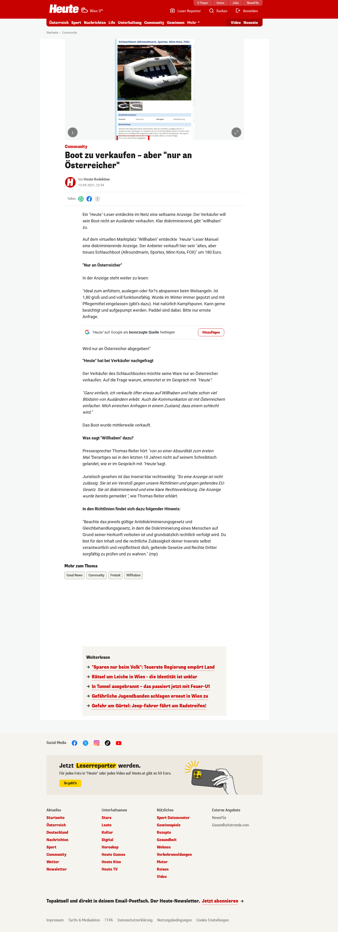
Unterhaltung (129, 22)
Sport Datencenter (173, 818)
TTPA (109, 920)
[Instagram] (96, 742)
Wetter (52, 862)
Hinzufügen (211, 332)
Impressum (55, 920)
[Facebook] (89, 199)
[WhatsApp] (81, 199)
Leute (107, 825)
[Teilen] (97, 199)
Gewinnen (175, 22)
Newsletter (56, 869)
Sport (76, 22)
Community (154, 22)
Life (112, 22)
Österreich (59, 22)
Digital (107, 840)
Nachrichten (57, 840)
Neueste (250, 22)
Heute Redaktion (97, 179)
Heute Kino (111, 862)
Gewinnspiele (168, 825)
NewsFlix (219, 818)
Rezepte (164, 832)
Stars (106, 818)
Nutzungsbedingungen (174, 920)
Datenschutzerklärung (135, 920)
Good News (74, 575)
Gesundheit (167, 840)
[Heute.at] (64, 8)
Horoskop (110, 847)
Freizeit (115, 575)
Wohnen (164, 847)
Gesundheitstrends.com (230, 825)
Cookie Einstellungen (212, 920)
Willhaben (133, 575)
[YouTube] (118, 742)
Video (236, 22)
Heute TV (110, 869)
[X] (85, 742)
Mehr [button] (191, 22)
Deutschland (57, 832)
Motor (162, 862)
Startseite (52, 32)
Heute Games (113, 854)
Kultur (107, 832)
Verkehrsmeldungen (174, 854)
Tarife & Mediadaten (84, 920)
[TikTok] (107, 742)
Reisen (163, 869)
